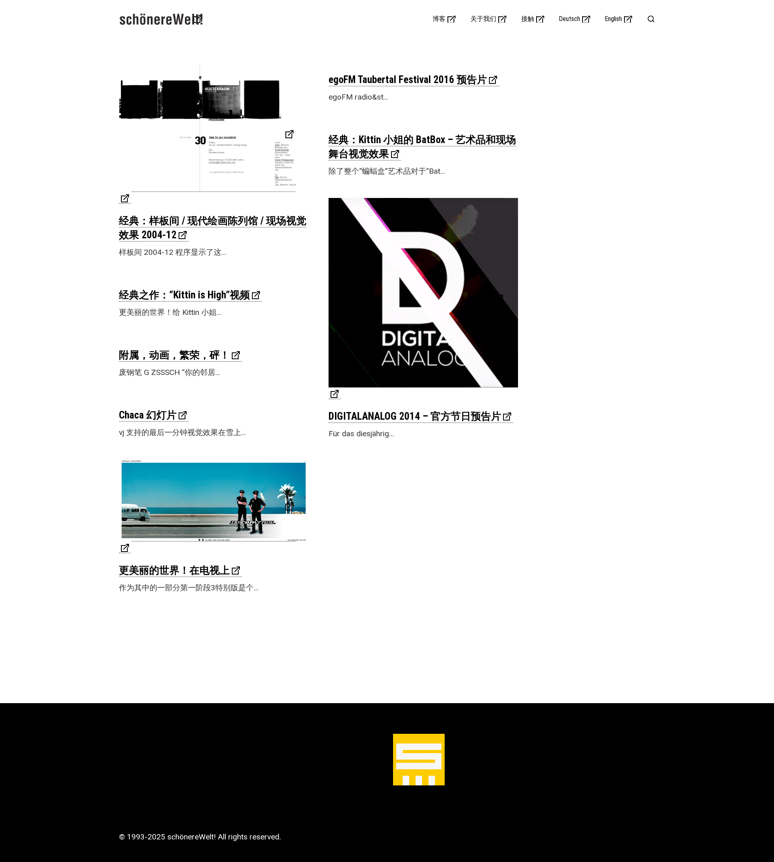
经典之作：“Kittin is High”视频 (184, 295)
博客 (439, 19)
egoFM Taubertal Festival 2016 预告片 (408, 79)
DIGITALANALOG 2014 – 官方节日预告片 (415, 416)
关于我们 (483, 19)
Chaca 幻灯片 (148, 415)
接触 (527, 19)
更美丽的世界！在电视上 (174, 570)
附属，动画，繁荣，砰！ (174, 355)
